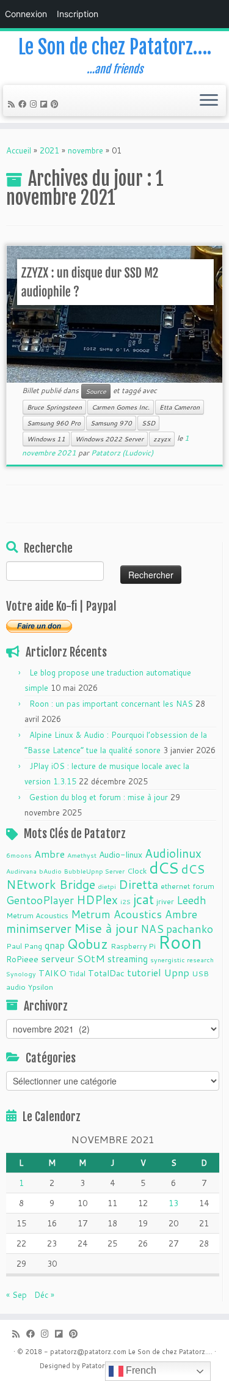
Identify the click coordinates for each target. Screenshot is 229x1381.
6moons (19, 855)
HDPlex (97, 899)
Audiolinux (173, 853)
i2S (125, 901)
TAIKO (52, 973)
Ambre (49, 854)
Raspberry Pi (133, 945)
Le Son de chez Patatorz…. (114, 47)
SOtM (91, 958)
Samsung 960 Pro (54, 423)
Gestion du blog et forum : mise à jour (98, 797)
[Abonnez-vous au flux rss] (13, 103)
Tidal (77, 973)
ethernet (175, 885)
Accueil (18, 150)
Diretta (138, 884)
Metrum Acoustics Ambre (134, 914)
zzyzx (161, 439)
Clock (137, 870)
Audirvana (21, 870)
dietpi (107, 886)
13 (173, 1203)
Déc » (44, 1294)
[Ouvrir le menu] (209, 101)
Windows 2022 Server (109, 439)
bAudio (50, 870)
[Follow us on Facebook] (24, 103)
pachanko (189, 929)
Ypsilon (40, 986)
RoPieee (22, 959)
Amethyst (81, 855)
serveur (58, 958)
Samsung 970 (111, 423)
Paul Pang (24, 945)
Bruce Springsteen (54, 407)
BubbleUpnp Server (94, 870)
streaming (127, 958)
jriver (165, 901)
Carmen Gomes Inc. (121, 407)
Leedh (191, 900)
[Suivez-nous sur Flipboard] (45, 103)
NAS (152, 929)
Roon (180, 941)
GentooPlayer (40, 900)
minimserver (38, 928)
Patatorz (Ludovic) (122, 452)
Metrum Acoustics (37, 915)
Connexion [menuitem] (26, 14)
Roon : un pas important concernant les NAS (111, 703)
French (139, 1370)
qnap (55, 945)
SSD (148, 423)
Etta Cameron (179, 407)
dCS (164, 867)
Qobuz (87, 944)
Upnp (176, 972)
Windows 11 (46, 439)
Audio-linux (120, 855)
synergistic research (182, 959)
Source (95, 391)
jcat (143, 899)
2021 (49, 150)
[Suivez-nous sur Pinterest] (56, 103)
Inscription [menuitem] (77, 14)
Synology (21, 973)
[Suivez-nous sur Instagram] (35, 103)
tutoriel (144, 972)
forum (203, 885)
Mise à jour (106, 928)
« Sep (16, 1294)
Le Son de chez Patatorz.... (170, 1352)
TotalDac (106, 973)
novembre (85, 150)
